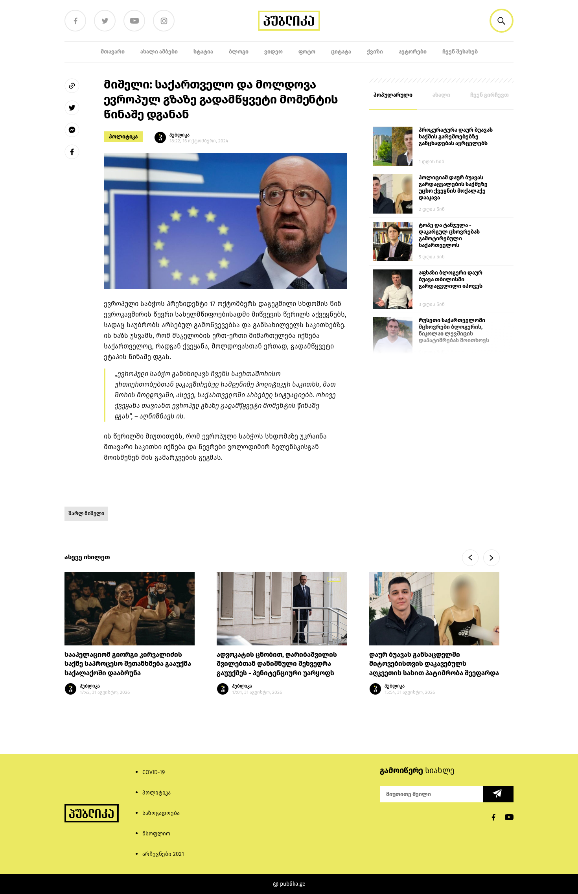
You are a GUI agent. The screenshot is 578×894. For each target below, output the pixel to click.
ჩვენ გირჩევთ (489, 95)
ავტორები (413, 51)
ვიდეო (273, 51)
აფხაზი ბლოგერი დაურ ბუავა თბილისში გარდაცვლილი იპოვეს (450, 279)
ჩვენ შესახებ (460, 51)
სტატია (203, 51)
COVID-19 (153, 772)
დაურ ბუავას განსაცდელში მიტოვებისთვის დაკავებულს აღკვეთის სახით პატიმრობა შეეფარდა (434, 664)
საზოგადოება (161, 813)
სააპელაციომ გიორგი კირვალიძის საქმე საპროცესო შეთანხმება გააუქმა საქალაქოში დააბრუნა (127, 664)
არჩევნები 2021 (163, 854)
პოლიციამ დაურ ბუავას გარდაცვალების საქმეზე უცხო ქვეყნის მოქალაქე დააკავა (453, 187)
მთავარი (113, 51)
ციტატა (341, 51)
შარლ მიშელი (86, 513)
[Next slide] (491, 557)
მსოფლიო (156, 833)
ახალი (441, 95)
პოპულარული (393, 95)
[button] (502, 21)
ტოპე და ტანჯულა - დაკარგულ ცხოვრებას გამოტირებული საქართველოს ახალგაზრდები (449, 235)
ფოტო (306, 51)
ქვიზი (375, 51)
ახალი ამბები (159, 51)
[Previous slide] (470, 557)
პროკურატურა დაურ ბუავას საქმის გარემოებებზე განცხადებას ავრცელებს (456, 137)
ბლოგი (239, 51)
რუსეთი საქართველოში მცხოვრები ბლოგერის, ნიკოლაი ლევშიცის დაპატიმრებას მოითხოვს (454, 330)
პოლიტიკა (123, 136)
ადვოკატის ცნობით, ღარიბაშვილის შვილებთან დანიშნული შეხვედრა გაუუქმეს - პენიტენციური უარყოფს (277, 664)
